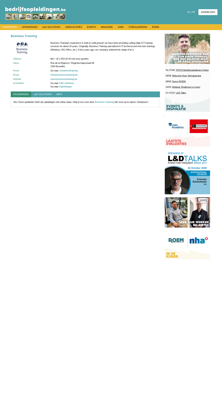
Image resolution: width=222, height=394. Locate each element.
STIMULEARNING (138, 27)
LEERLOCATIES (73, 27)
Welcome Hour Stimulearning (186, 75)
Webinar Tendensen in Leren (186, 87)
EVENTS (91, 27)
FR (193, 12)
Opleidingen (65, 86)
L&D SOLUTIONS (51, 27)
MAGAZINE (107, 27)
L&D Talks (181, 92)
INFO (59, 94)
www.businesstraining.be (63, 79)
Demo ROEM (179, 81)
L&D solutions (66, 83)
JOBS (121, 27)
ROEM (155, 27)
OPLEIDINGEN (29, 27)
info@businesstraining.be (64, 74)
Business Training (104, 102)
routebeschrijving (68, 70)
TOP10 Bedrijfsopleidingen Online (192, 70)
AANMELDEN (208, 12)
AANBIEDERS (9, 27)
